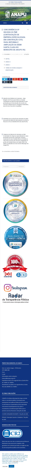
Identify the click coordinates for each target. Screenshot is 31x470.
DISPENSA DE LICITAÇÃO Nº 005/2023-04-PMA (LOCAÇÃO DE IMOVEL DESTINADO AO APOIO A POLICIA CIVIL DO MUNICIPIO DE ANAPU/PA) (16, 120)
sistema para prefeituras (22, 441)
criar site (12, 441)
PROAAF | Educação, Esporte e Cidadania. (12, 417)
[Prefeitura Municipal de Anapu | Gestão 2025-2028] (15, 14)
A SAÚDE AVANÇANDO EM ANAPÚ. (15, 4)
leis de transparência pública (9, 447)
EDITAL (8, 59)
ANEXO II (8, 62)
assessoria (13, 443)
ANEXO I (8, 65)
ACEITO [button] (11, 466)
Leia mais (15, 461)
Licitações (26, 54)
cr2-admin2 (7, 54)
